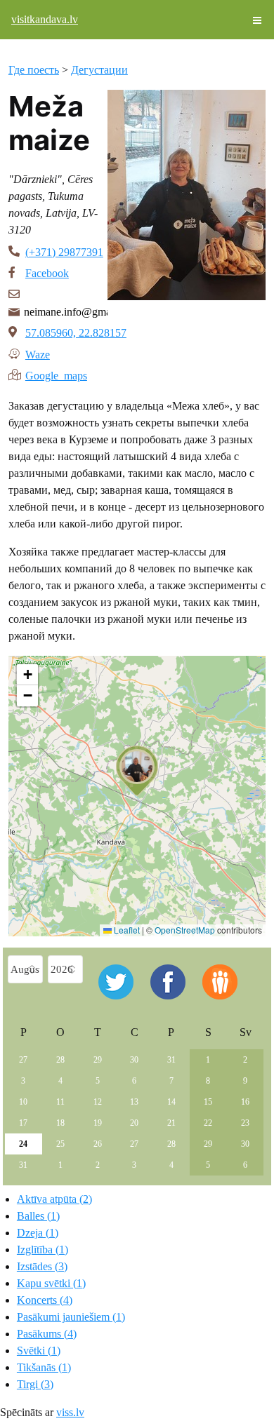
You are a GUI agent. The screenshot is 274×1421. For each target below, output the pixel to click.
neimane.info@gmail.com (65, 312)
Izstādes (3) (42, 1266)
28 (60, 1060)
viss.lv (70, 1412)
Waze (37, 353)
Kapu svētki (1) (51, 1283)
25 (60, 1144)
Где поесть (33, 70)
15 (208, 1102)
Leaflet (126, 930)
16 (245, 1102)
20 (134, 1123)
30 (134, 1060)
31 (171, 1060)
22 (208, 1123)
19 (97, 1123)
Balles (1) (38, 1216)
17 (23, 1123)
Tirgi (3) (35, 1384)
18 (60, 1123)
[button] (137, 771)
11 (60, 1102)
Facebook (47, 273)
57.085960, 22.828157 (75, 333)
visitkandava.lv (44, 19)
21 (171, 1123)
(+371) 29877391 (64, 252)
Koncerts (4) (44, 1300)
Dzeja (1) (37, 1233)
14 (171, 1102)
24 (23, 1144)
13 (134, 1102)
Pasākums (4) (47, 1334)
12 (97, 1102)
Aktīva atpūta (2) (54, 1199)
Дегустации (99, 70)
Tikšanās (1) (44, 1367)
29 (97, 1060)
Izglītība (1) (42, 1249)
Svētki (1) (38, 1350)
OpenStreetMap (185, 930)
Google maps (56, 374)
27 (23, 1060)
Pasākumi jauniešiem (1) (71, 1317)
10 (23, 1102)
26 (97, 1144)
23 (245, 1123)
